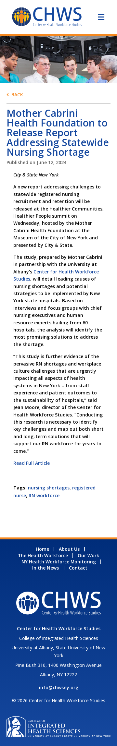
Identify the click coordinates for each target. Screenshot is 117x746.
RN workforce (44, 495)
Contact (78, 568)
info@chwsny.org (58, 687)
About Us (69, 549)
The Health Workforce (43, 555)
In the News (45, 568)
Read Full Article (31, 463)
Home (42, 549)
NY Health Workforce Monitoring (58, 562)
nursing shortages (49, 488)
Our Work (88, 555)
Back (17, 94)
